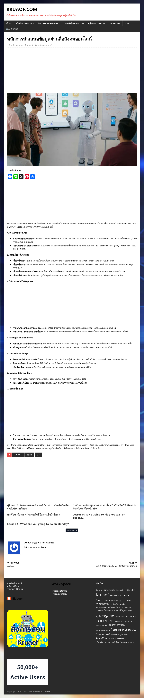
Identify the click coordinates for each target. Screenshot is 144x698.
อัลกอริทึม (120, 639)
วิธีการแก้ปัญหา (117, 635)
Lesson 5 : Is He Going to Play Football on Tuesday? (99, 516)
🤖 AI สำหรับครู (12, 29)
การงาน (126, 600)
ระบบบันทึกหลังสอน (59, 594)
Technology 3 (43, 45)
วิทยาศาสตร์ (103, 634)
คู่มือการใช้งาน (13, 586)
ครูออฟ (30, 45)
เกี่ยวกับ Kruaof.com (25, 23)
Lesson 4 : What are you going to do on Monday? (38, 524)
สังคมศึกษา (102, 638)
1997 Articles (48, 542)
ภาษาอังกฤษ (100, 625)
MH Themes (45, 692)
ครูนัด (98, 616)
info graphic (109, 589)
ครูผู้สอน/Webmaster (96, 23)
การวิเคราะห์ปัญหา (114, 607)
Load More (72, 530)
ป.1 (126, 616)
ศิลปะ (126, 635)
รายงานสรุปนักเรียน (15, 589)
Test (127, 23)
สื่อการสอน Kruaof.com (48, 23)
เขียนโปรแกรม (103, 642)
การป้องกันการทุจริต (118, 604)
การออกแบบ (127, 607)
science (124, 595)
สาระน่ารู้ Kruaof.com (74, 23)
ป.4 (102, 621)
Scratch (100, 600)
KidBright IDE (129, 590)
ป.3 (97, 621)
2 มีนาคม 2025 (17, 45)
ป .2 (134, 616)
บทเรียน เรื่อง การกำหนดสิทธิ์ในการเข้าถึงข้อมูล (33, 514)
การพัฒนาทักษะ (101, 607)
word (107, 600)
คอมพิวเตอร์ (120, 616)
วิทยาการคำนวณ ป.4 (103, 630)
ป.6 (38, 455)
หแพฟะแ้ (112, 639)
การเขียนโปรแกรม (104, 610)
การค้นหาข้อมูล (116, 600)
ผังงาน (117, 621)
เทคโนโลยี (115, 642)
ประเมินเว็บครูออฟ (14, 583)
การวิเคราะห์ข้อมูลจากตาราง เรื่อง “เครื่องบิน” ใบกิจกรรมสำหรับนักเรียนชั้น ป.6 (104, 506)
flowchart (99, 590)
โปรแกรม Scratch (127, 642)
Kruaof (18, 455)
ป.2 (130, 616)
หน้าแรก (9, 23)
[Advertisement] (72, 70)
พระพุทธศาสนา (127, 621)
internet (119, 590)
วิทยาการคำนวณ (117, 624)
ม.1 (106, 625)
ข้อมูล (130, 611)
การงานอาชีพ (102, 603)
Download (115, 23)
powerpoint (114, 596)
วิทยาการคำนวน (123, 629)
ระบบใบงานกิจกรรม (59, 591)
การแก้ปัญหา (120, 610)
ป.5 (107, 621)
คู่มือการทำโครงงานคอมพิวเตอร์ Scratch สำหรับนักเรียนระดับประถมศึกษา (38, 506)
